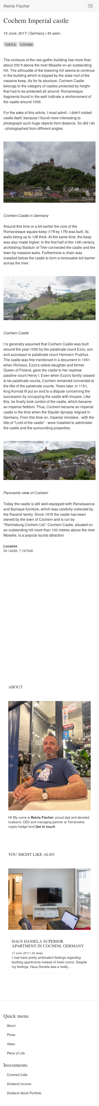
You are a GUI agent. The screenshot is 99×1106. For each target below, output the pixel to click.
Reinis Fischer (16, 6)
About (11, 1025)
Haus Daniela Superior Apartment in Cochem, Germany (48, 943)
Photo (11, 1034)
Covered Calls (17, 1074)
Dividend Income (19, 1083)
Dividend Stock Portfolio (24, 1093)
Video (11, 1044)
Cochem (26, 44)
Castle (10, 44)
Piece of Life (16, 1053)
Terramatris (76, 822)
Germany (36, 33)
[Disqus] (49, 614)
